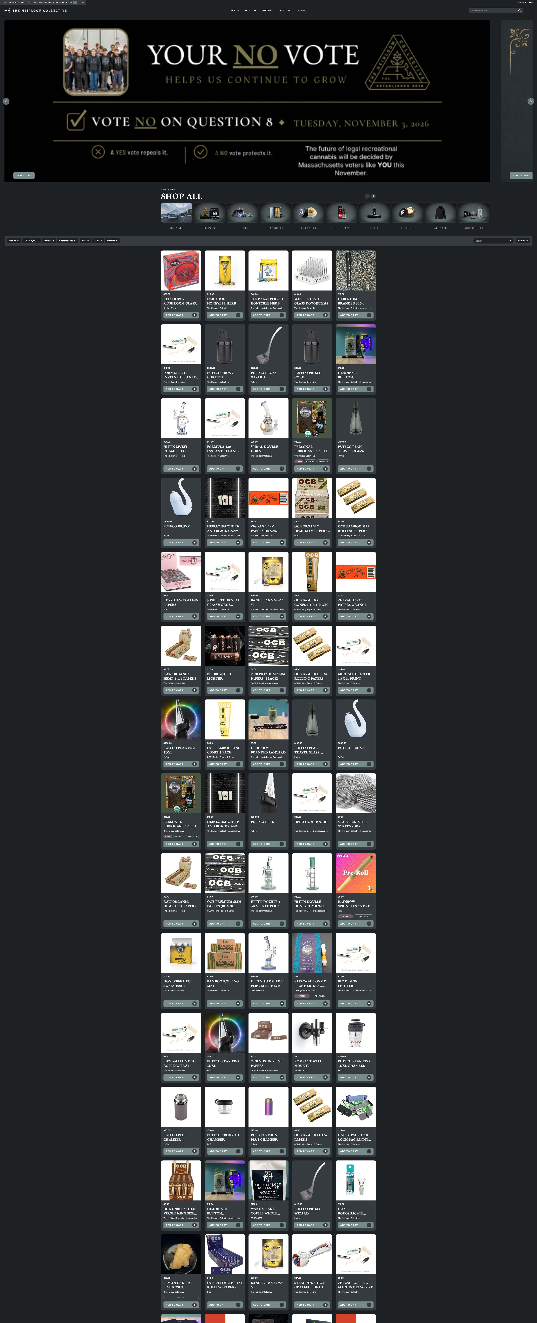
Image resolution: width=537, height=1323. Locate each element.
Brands (12, 240)
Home (163, 189)
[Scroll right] (373, 196)
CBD (97, 240)
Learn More (24, 175)
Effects (47, 240)
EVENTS (302, 10)
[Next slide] (530, 101)
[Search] (519, 10)
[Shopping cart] (529, 10)
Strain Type (30, 240)
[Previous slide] (6, 101)
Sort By (521, 240)
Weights (111, 240)
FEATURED (286, 10)
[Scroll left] (367, 196)
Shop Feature (521, 175)
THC (84, 240)
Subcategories (66, 240)
